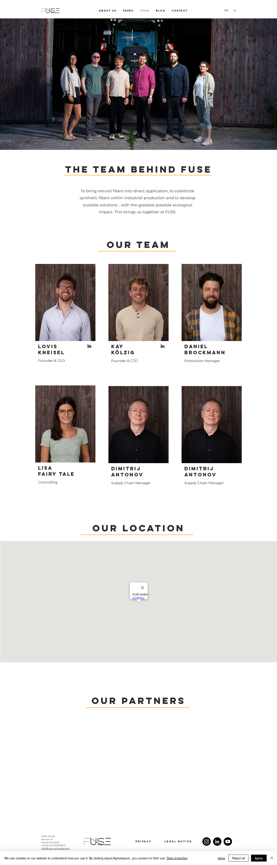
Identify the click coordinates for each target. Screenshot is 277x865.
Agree (259, 858)
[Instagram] (206, 841)
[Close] (271, 858)
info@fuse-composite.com (55, 848)
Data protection (177, 858)
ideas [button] (221, 858)
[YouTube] (228, 841)
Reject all (238, 858)
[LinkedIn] (89, 346)
